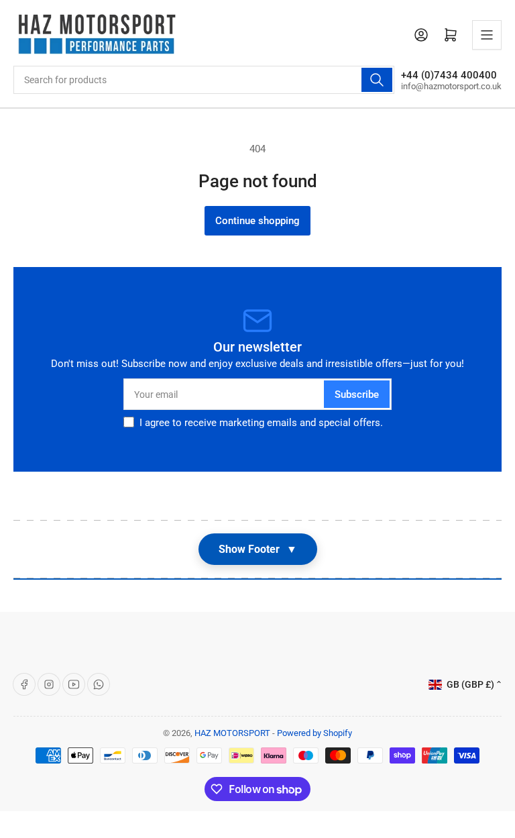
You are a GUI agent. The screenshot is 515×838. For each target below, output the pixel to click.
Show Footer (258, 549)
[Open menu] (487, 35)
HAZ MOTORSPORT (232, 733)
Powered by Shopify (314, 733)
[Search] (377, 79)
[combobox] (203, 80)
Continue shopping (257, 221)
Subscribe (357, 394)
